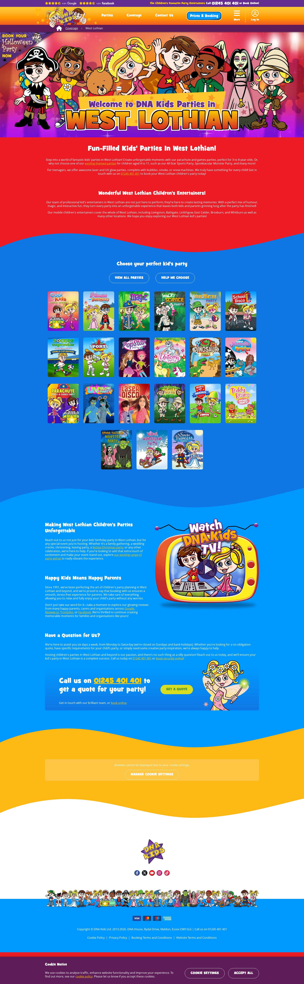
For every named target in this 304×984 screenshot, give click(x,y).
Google (129, 608)
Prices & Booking (204, 16)
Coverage (134, 15)
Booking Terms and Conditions (151, 938)
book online (118, 703)
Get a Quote (176, 689)
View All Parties (129, 278)
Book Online (250, 3)
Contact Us (164, 15)
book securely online (169, 658)
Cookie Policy (96, 938)
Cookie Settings (205, 973)
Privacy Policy (118, 938)
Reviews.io (52, 612)
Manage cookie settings (152, 774)
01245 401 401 (225, 3)
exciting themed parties (100, 163)
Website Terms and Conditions (196, 938)
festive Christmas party (108, 547)
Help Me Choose (175, 278)
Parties (107, 15)
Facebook (84, 612)
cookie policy (84, 976)
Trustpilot (66, 612)
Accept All (243, 973)
